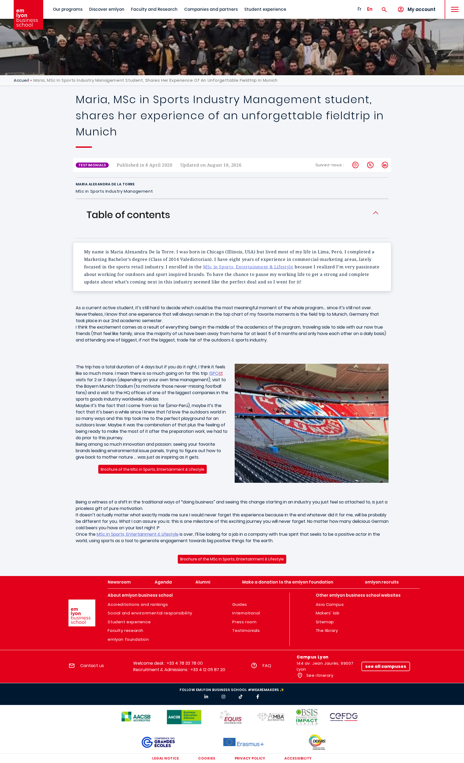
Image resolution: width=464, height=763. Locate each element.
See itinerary (319, 675)
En (369, 9)
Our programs (67, 9)
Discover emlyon (106, 9)
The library (327, 630)
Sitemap (325, 622)
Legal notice (165, 758)
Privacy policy (250, 758)
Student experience (265, 9)
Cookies (206, 758)
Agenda (163, 582)
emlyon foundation (128, 639)
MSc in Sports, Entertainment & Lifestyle (248, 267)
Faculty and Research (154, 9)
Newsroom (119, 582)
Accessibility (298, 758)
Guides (239, 604)
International (246, 613)
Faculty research (125, 630)
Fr (360, 9)
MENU (452, 5)
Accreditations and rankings (138, 604)
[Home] (28, 15)
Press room (244, 622)
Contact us (92, 666)
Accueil (21, 80)
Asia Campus (330, 604)
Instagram (355, 165)
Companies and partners (211, 9)
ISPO (214, 373)
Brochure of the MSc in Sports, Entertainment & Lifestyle (152, 469)
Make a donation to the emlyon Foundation (287, 582)
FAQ (267, 666)
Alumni (202, 582)
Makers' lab (328, 613)
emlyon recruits (382, 582)
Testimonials (246, 630)
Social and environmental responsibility (150, 613)
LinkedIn (385, 165)
